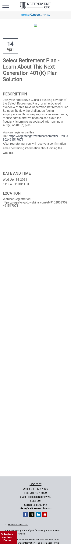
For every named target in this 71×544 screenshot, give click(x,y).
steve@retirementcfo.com (35, 508)
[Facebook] (25, 514)
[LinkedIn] (38, 514)
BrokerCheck (18, 534)
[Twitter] (31, 514)
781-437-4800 (39, 488)
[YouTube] (44, 514)
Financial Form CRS (18, 524)
